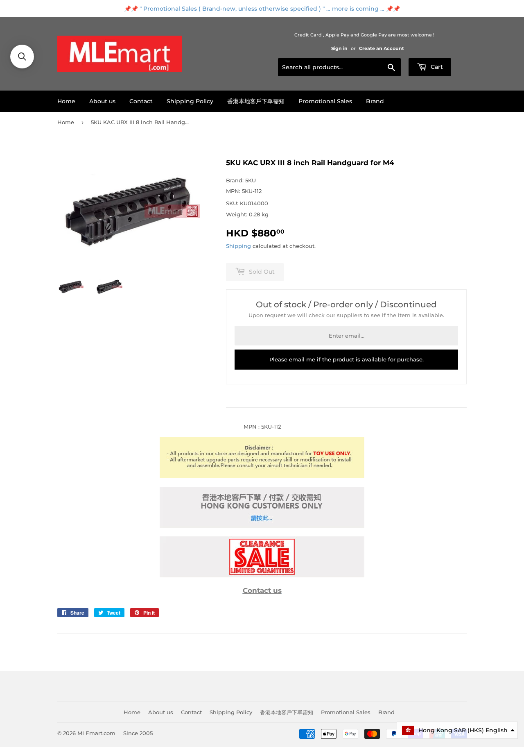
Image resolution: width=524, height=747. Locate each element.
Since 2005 (138, 733)
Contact (141, 101)
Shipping (238, 246)
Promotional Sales (325, 101)
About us (102, 101)
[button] (457, 730)
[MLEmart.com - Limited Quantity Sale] (262, 575)
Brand (375, 101)
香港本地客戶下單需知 (256, 101)
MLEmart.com (96, 733)
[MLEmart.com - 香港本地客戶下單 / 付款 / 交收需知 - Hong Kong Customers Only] (262, 525)
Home (66, 101)
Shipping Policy (190, 101)
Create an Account (381, 48)
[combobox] (339, 67)
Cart (436, 66)
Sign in (339, 48)
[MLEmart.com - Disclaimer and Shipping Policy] (262, 476)
